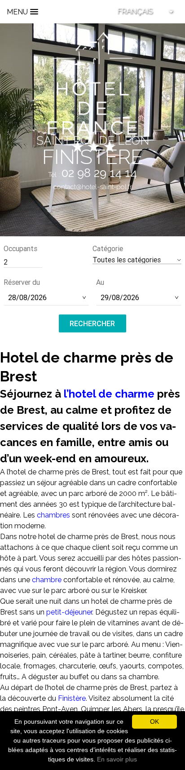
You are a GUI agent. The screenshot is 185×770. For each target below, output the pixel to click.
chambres (53, 515)
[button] (136, 260)
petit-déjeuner (69, 612)
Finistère (72, 698)
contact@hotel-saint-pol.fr (92, 187)
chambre (47, 579)
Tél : (92, 175)
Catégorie (107, 248)
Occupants (20, 248)
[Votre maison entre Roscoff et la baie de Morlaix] (92, 91)
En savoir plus (117, 759)
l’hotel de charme (109, 393)
